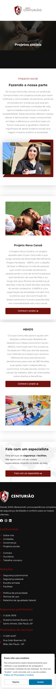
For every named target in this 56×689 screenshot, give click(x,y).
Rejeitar (15, 682)
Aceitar (40, 682)
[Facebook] (1, 520)
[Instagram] (5, 520)
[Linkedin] (10, 520)
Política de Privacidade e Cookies (19, 675)
